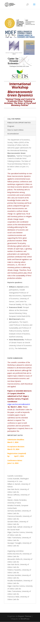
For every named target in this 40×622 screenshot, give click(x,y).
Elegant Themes (24, 616)
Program (10, 126)
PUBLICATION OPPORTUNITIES (19, 122)
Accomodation (13, 134)
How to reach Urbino (15, 130)
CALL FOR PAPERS (13, 119)
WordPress (25, 619)
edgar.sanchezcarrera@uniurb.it (18, 404)
